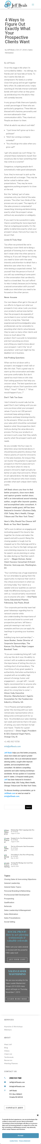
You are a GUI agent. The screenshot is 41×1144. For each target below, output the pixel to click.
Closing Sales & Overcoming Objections (20, 879)
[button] (38, 1115)
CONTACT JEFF (14, 1108)
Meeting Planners (11, 1063)
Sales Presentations (12, 918)
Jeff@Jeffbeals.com (17, 1082)
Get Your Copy (17, 959)
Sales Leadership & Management (17, 910)
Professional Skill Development (16, 895)
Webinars (8, 1030)
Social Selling (9, 922)
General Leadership (12, 883)
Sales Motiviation (11, 914)
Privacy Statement (24, 1141)
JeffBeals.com (9, 793)
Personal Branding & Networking (17, 891)
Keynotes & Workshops (13, 1026)
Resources (8, 1060)
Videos (7, 1051)
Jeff (5, 780)
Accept (20, 1136)
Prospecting (9, 899)
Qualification (9, 902)
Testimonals (9, 1057)
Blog (6, 1047)
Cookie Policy (14, 1141)
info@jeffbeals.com (11, 796)
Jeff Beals (11, 50)
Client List (8, 1054)
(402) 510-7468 (15, 1078)
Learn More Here (17, 999)
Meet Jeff (8, 1044)
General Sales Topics (12, 887)
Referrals (8, 906)
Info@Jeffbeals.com (17, 1086)
